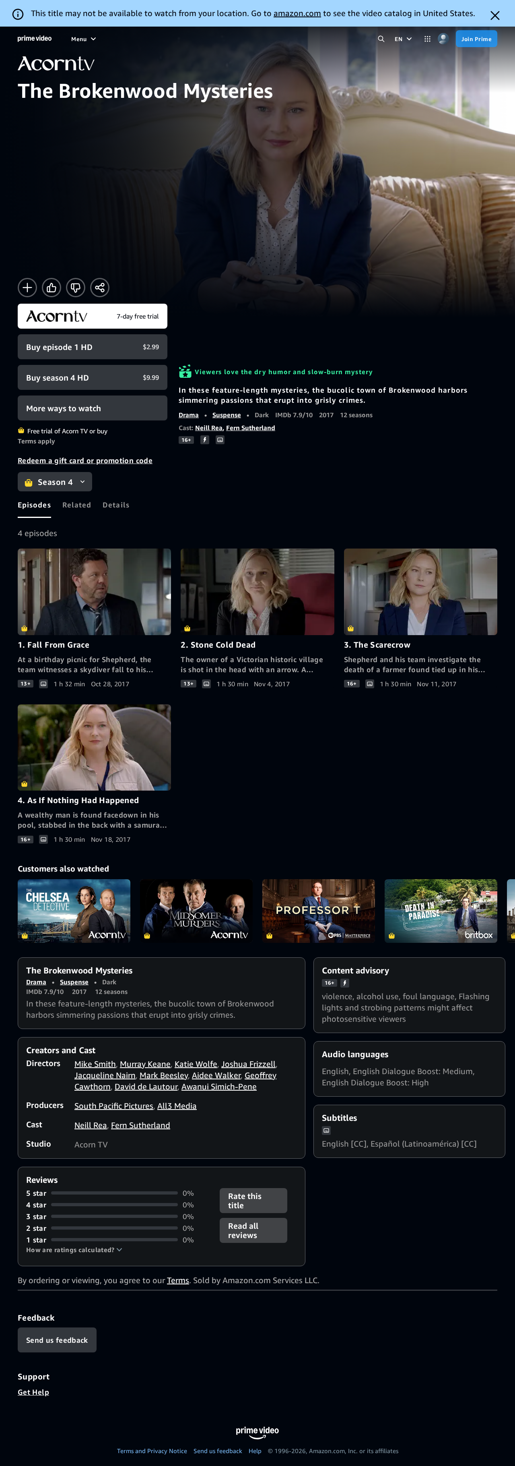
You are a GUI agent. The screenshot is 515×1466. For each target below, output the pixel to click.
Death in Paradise (441, 911)
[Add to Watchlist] (27, 287)
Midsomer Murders (196, 911)
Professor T (318, 911)
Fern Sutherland (250, 428)
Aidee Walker (216, 1075)
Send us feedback (218, 1450)
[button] (74, 1250)
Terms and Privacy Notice (152, 1450)
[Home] (35, 38)
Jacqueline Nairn (105, 1075)
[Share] (99, 287)
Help (255, 1450)
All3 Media (177, 1105)
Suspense (226, 415)
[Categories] (427, 38)
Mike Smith (95, 1063)
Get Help (33, 1391)
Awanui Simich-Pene (219, 1086)
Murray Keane (145, 1063)
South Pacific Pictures (113, 1105)
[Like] (51, 287)
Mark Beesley (164, 1075)
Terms (178, 1280)
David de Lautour (146, 1086)
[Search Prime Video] (381, 38)
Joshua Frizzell (248, 1063)
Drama (189, 415)
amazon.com (297, 13)
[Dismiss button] (495, 15)
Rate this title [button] (245, 1200)
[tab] (34, 504)
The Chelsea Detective (74, 911)
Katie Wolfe (196, 1063)
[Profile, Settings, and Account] (443, 38)
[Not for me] (75, 287)
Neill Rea (208, 428)
